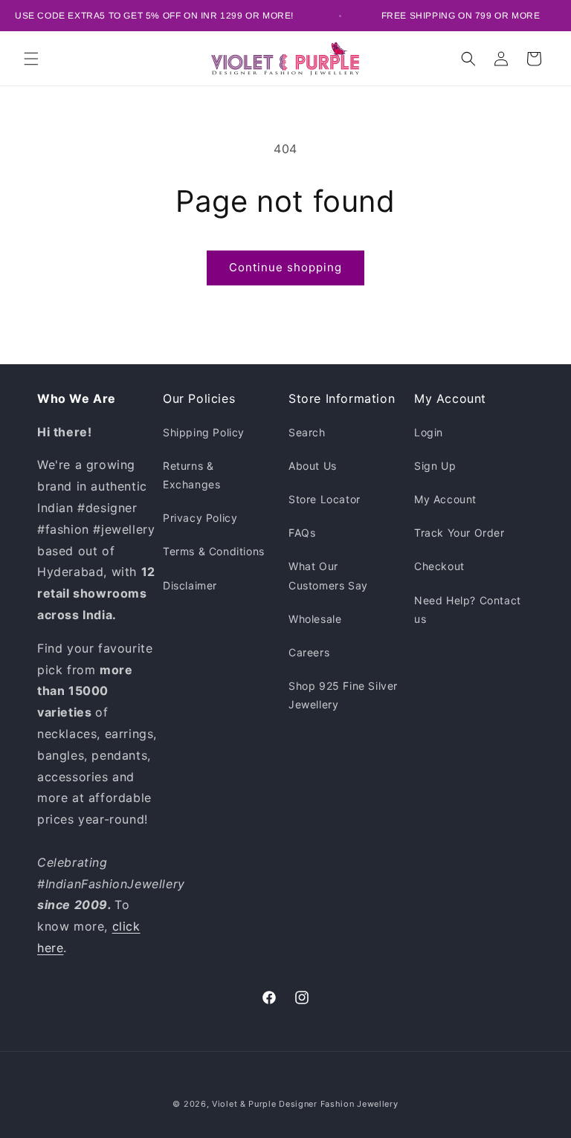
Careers (308, 652)
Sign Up (435, 465)
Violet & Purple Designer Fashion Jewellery (305, 1104)
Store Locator (324, 499)
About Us (312, 465)
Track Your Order (459, 532)
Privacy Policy (200, 517)
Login (428, 432)
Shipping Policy (204, 432)
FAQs (301, 532)
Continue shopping (285, 267)
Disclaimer (190, 585)
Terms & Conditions (214, 551)
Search (307, 432)
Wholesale (314, 618)
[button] (31, 58)
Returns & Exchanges (191, 475)
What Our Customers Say (328, 575)
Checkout (439, 566)
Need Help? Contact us (467, 609)
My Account (445, 499)
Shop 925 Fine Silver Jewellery (343, 695)
